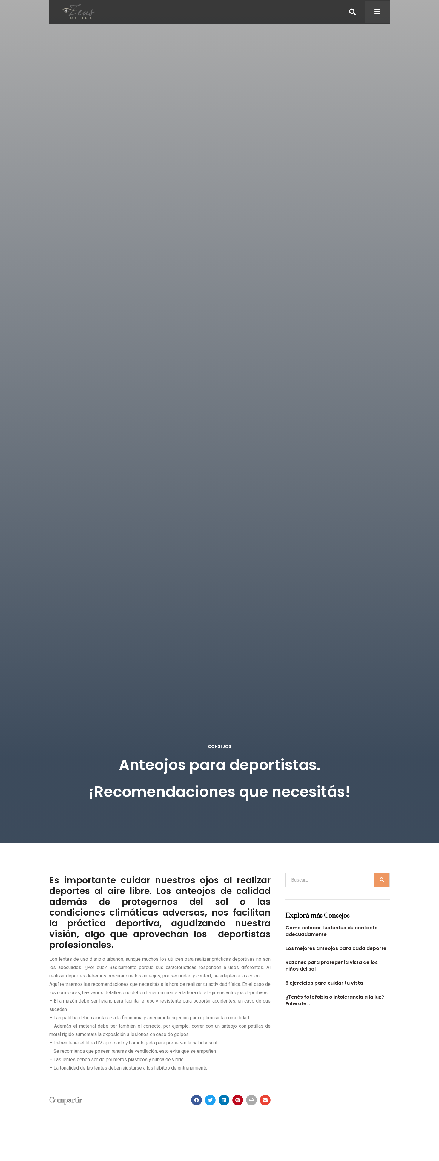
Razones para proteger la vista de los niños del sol (331, 965)
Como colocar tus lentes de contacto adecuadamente (331, 931)
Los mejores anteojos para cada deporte (335, 948)
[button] (196, 1100)
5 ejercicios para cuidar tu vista (324, 983)
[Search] (381, 880)
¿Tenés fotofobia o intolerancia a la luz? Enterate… (334, 1000)
